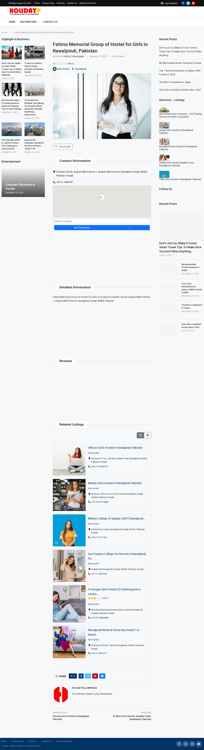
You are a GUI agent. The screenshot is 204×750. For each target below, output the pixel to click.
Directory (61, 3)
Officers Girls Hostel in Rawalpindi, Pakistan (115, 447)
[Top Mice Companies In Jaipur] (168, 310)
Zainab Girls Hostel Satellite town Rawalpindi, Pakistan (176, 164)
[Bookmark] (56, 472)
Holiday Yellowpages (73, 56)
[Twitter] (188, 3)
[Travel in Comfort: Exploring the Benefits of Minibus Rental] (35, 52)
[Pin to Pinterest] (95, 676)
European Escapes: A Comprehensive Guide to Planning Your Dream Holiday (11, 104)
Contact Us (72, 3)
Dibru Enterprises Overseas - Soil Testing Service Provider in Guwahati (180, 115)
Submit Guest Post (87, 3)
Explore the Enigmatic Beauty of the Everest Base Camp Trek (34, 144)
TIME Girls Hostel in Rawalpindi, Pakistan (180, 179)
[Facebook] (183, 3)
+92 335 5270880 (100, 501)
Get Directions (82, 227)
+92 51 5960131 (99, 653)
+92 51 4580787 (64, 182)
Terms (37, 3)
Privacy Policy (48, 3)
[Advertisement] (102, 254)
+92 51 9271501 (99, 537)
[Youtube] (193, 3)
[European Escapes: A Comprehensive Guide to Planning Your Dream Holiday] (12, 89)
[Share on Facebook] (81, 676)
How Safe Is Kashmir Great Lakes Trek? (180, 89)
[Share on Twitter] (88, 676)
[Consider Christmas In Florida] (23, 182)
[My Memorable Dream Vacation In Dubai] (168, 269)
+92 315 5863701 (100, 466)
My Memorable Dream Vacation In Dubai (180, 63)
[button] (4, 182)
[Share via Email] (102, 676)
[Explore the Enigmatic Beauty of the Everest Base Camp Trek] (35, 129)
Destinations (28, 22)
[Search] (193, 22)
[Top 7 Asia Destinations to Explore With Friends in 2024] (168, 288)
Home (12, 22)
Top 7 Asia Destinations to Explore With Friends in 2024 (192, 288)
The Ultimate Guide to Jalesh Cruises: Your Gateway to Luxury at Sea (11, 144)
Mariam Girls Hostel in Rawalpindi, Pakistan (115, 483)
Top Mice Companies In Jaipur (175, 82)
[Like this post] (74, 676)
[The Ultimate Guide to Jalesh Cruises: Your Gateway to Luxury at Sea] (12, 129)
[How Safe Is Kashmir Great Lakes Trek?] (168, 329)
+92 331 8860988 (100, 617)
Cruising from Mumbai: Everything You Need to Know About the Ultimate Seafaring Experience (34, 107)
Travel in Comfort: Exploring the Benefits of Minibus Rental (34, 67)
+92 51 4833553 (99, 573)
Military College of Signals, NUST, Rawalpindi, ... (117, 518)
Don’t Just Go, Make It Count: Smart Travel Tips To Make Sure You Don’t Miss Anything (180, 51)
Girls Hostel (93, 452)
